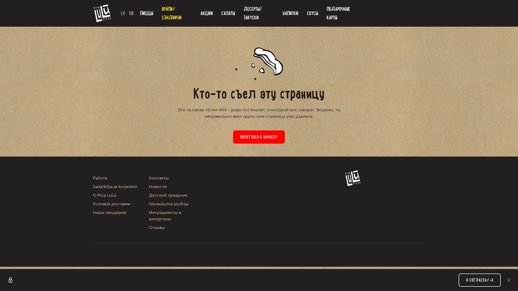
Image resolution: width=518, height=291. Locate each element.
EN (131, 13)
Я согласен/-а (479, 280)
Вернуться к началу (259, 137)
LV (123, 13)
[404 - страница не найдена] (102, 13)
